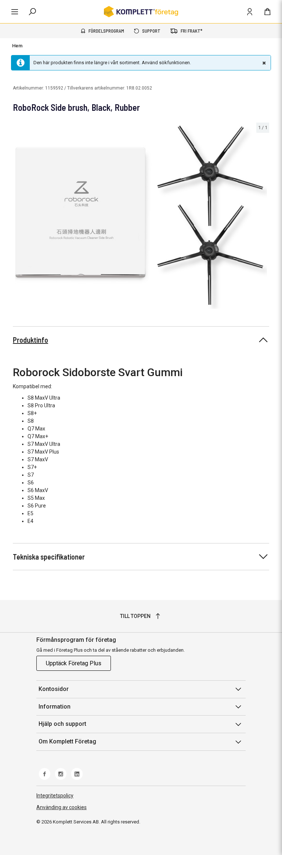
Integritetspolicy (54, 795)
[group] (141, 217)
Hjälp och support (62, 723)
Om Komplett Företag (67, 741)
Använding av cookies (61, 807)
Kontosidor (54, 688)
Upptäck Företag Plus (73, 663)
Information (54, 706)
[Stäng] (263, 62)
